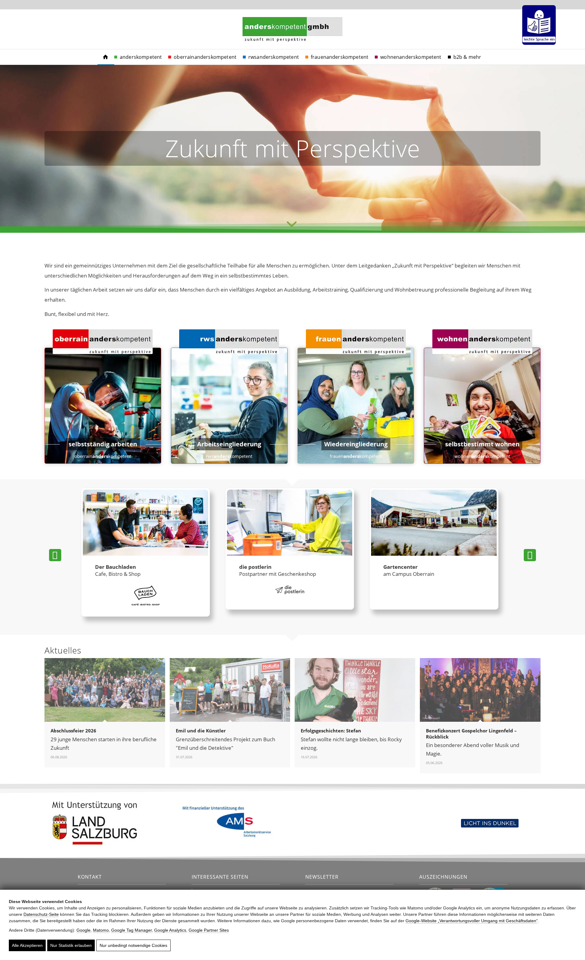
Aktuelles (62, 650)
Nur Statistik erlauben (71, 945)
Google (83, 930)
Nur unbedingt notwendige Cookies (133, 945)
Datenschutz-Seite (41, 914)
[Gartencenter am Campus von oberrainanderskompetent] (433, 523)
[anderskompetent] (292, 37)
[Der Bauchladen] (145, 523)
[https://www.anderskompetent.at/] (105, 57)
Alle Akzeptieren (27, 945)
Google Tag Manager (131, 930)
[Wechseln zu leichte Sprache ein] (539, 25)
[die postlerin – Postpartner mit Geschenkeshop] (289, 523)
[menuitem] (537, 25)
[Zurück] (55, 555)
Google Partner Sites (209, 930)
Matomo (101, 930)
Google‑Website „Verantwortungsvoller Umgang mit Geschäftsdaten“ (472, 920)
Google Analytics (170, 930)
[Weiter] (530, 555)
